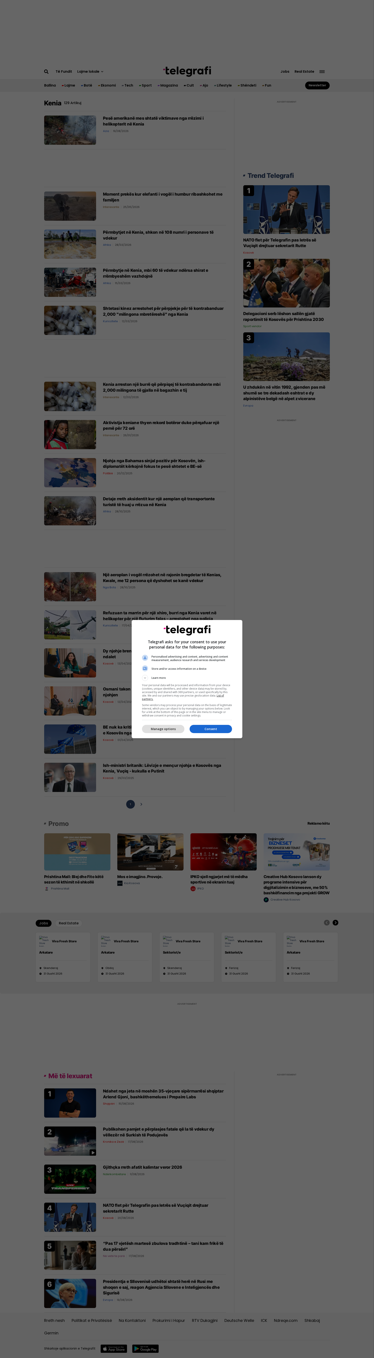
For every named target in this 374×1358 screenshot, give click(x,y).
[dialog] (187, 679)
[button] (187, 678)
